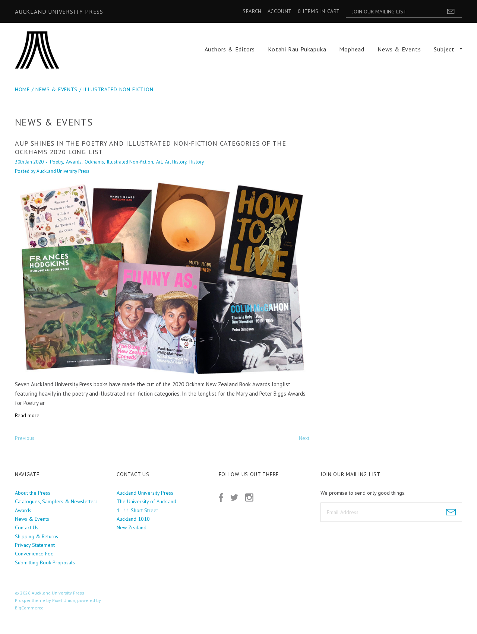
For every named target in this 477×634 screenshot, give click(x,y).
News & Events (399, 49)
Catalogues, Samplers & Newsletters (56, 501)
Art (159, 162)
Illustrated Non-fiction (118, 89)
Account (280, 11)
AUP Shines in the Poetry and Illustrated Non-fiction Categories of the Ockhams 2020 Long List (150, 147)
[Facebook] (221, 497)
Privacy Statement (35, 545)
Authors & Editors (230, 49)
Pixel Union (63, 600)
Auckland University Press (59, 11)
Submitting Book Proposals (45, 562)
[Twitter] (234, 497)
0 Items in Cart (319, 11)
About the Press (32, 492)
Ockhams (94, 162)
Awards (74, 162)
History (196, 162)
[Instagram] (249, 497)
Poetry (56, 162)
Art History (175, 162)
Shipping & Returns (36, 536)
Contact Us (26, 527)
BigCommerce (29, 608)
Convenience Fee (34, 553)
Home (22, 89)
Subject (444, 49)
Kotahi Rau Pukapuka (297, 49)
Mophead (351, 49)
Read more (27, 415)
